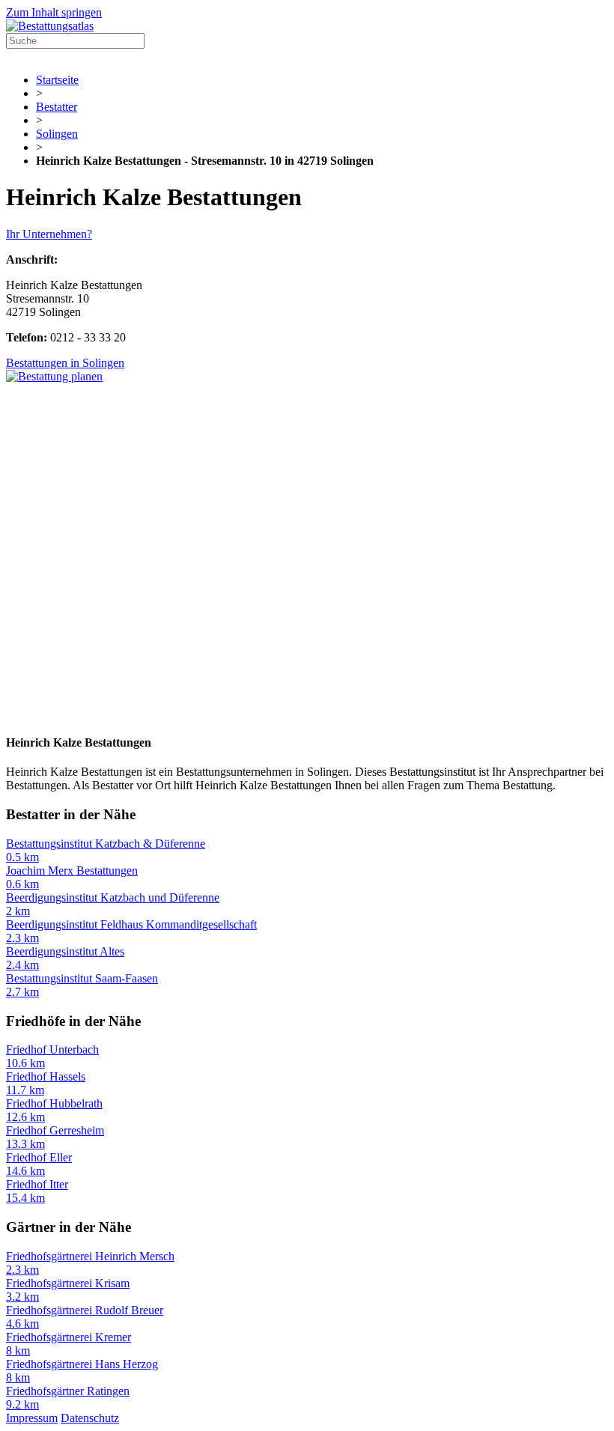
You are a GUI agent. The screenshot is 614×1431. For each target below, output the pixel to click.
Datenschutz (90, 1418)
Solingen (57, 133)
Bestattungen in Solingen (65, 362)
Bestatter (56, 106)
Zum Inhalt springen (54, 12)
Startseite (57, 79)
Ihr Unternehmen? (49, 234)
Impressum (32, 1418)
